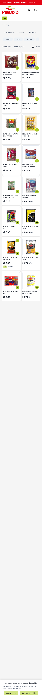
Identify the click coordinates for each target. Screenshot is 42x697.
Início (3, 25)
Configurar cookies (29, 693)
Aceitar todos (11, 693)
